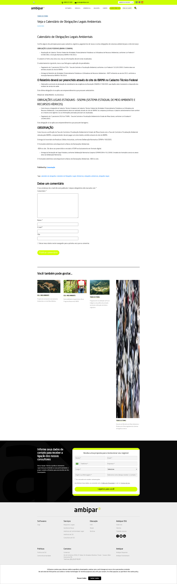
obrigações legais (104, 176)
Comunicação (51, 167)
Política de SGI (41, 552)
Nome (40, 220)
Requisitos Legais (69, 525)
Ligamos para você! (106, 489)
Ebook (92, 528)
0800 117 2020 (68, 2)
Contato (105, 8)
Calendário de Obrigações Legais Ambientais (70, 176)
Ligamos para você (115, 8)
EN (139, 2)
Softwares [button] (68, 8)
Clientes (118, 528)
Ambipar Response (121, 552)
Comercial (67, 552)
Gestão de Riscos (69, 528)
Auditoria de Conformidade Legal (74, 531)
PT (137, 2)
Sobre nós (119, 525)
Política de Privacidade (108, 483)
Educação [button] (96, 8)
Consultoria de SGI (69, 538)
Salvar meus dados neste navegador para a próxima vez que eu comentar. (64, 243)
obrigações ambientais (91, 176)
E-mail (40, 227)
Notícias (92, 531)
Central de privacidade (44, 556)
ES (142, 2)
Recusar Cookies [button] (81, 578)
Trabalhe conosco (121, 531)
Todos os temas (42, 16)
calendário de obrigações (48, 176)
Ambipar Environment (122, 556)
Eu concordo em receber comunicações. (88, 479)
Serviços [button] (77, 8)
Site (38, 234)
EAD (91, 525)
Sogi (38, 525)
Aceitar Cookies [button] (94, 578)
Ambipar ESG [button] (86, 8)
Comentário (42, 191)
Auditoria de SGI (68, 534)
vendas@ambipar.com (83, 2)
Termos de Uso (125, 483)
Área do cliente (127, 8)
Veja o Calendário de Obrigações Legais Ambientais (69, 21)
